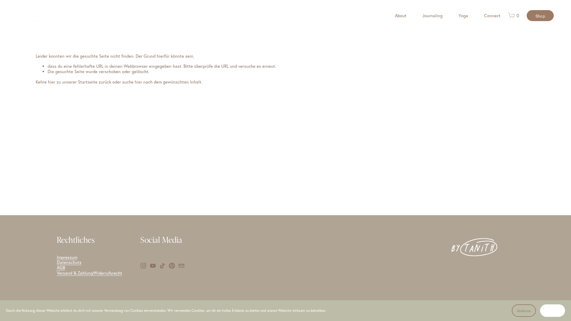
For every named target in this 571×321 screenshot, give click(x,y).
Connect (492, 15)
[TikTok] (162, 266)
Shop (540, 16)
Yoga (463, 15)
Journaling (432, 15)
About (401, 15)
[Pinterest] (172, 266)
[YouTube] (153, 266)
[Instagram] (143, 266)
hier (51, 82)
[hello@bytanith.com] (181, 266)
